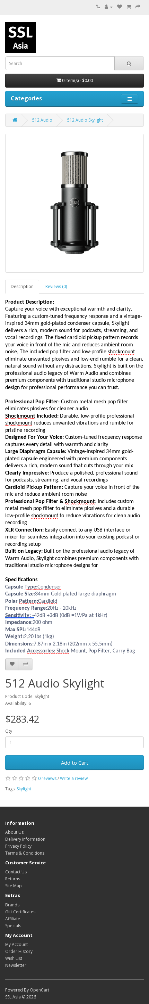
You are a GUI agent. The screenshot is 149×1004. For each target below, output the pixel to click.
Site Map (13, 886)
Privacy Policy (18, 846)
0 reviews (47, 778)
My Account (16, 944)
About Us (14, 832)
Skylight (24, 789)
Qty (8, 731)
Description (22, 286)
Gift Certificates (20, 912)
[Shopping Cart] (128, 7)
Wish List (13, 958)
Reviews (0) (56, 286)
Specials (13, 926)
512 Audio (42, 120)
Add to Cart (74, 762)
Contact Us (16, 872)
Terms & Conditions (24, 853)
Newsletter (15, 965)
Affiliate (12, 919)
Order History (19, 951)
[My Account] (109, 7)
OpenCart (39, 990)
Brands (12, 905)
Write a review (74, 778)
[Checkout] (137, 7)
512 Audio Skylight (85, 120)
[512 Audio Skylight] (74, 203)
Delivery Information (25, 839)
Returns (12, 879)
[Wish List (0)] (119, 7)
